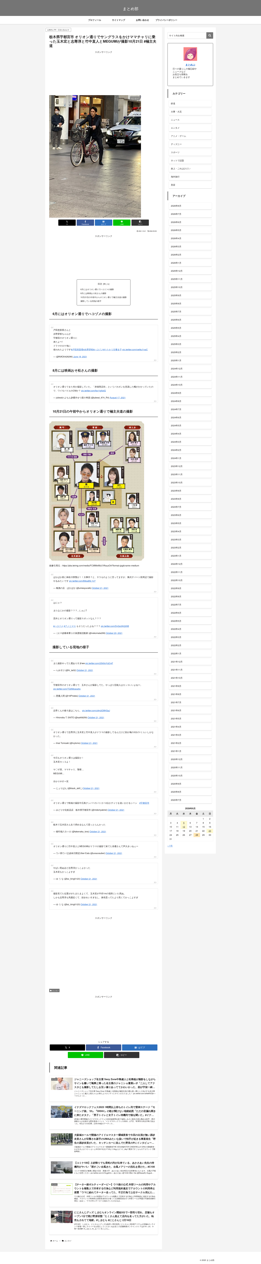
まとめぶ (190, 64)
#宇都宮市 (144, 793)
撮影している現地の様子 (90, 300)
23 (210, 830)
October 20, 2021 (114, 627)
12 (184, 826)
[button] (140, 223)
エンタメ (55, 979)
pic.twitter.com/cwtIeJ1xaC (135, 348)
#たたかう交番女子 (112, 348)
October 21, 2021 (100, 583)
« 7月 (170, 845)
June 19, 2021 (80, 355)
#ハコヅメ (98, 348)
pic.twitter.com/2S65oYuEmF (99, 656)
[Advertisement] (103, 73)
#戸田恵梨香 (77, 348)
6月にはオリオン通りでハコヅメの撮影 (97, 289)
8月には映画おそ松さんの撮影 (93, 293)
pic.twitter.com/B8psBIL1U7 (82, 576)
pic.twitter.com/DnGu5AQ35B (115, 620)
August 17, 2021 (118, 394)
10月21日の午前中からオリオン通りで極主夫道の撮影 (103, 297)
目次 (100, 283)
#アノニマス (70, 620)
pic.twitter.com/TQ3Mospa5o (67, 680)
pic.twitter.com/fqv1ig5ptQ (93, 387)
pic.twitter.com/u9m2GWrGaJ (96, 702)
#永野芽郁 (88, 348)
